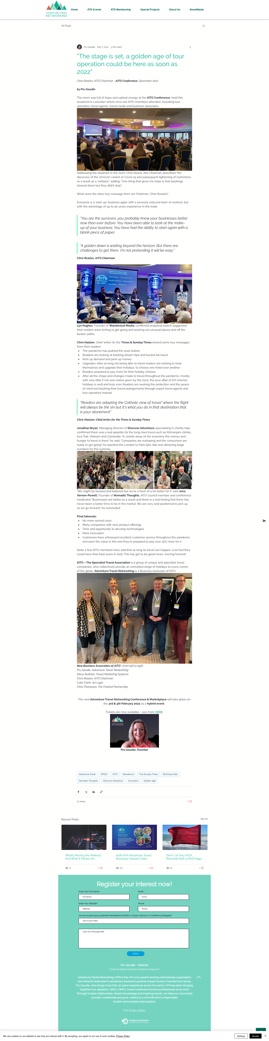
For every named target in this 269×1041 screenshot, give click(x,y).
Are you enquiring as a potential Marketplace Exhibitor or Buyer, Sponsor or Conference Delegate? (125, 915)
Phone (141, 903)
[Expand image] (96, 470)
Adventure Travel (87, 774)
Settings (241, 1036)
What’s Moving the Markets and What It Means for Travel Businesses (83, 857)
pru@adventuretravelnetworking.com (138, 969)
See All (204, 819)
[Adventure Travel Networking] (264, 520)
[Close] (265, 1036)
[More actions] (190, 47)
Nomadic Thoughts (88, 780)
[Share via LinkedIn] (93, 791)
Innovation (133, 780)
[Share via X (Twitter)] (86, 791)
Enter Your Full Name (89, 891)
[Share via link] (101, 791)
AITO (115, 774)
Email (140, 891)
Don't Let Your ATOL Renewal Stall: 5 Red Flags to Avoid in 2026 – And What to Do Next (184, 857)
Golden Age (150, 780)
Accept (255, 1036)
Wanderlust (128, 774)
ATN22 (104, 774)
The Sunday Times (148, 774)
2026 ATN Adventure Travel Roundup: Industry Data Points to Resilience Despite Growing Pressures (134, 857)
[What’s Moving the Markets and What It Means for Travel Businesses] (83, 837)
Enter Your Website (88, 903)
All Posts (66, 25)
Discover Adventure (113, 780)
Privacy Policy (123, 1036)
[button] (203, 25)
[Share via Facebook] (78, 791)
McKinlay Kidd (170, 774)
